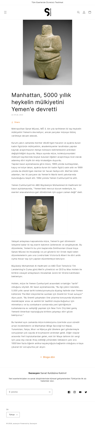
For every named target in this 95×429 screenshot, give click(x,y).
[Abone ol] (49, 392)
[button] (5, 12)
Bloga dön (49, 357)
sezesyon (16, 423)
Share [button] (17, 122)
